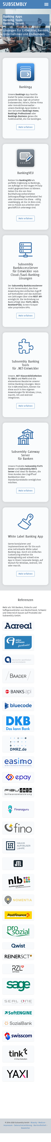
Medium (41, 1123)
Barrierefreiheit (40, 1125)
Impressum (8, 1125)
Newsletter (25, 1128)
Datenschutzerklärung (23, 1125)
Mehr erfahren (25, 127)
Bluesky (34, 1123)
